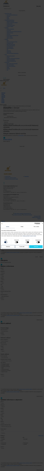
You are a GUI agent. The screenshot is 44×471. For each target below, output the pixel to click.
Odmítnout (8, 246)
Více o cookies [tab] (36, 226)
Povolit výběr (22, 246)
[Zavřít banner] (42, 223)
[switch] (16, 242)
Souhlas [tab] (7, 226)
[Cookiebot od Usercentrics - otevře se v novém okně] (35, 223)
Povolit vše (36, 246)
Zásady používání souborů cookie (29, 235)
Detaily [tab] (22, 226)
